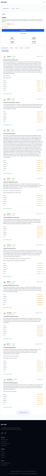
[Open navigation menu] (44, 2)
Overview (11, 47)
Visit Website (23, 30)
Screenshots (27, 47)
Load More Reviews (23, 412)
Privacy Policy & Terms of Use (14, 473)
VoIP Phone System (4, 439)
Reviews (13, 8)
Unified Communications (5, 443)
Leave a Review (23, 33)
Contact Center (3, 441)
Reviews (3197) (5, 47)
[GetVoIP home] (4, 2)
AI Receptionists (4, 445)
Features (21, 47)
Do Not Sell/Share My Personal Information (29, 473)
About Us (2, 451)
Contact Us (3, 453)
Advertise (2, 455)
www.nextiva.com (6, 27)
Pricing (16, 47)
